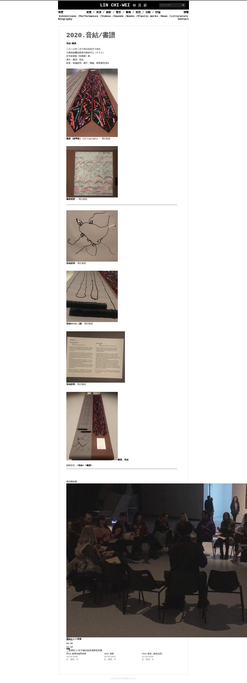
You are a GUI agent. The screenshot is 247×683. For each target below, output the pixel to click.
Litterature (179, 16)
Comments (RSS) (130, 678)
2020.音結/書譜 (90, 35)
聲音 (118, 12)
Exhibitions (67, 16)
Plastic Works (148, 16)
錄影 (108, 12)
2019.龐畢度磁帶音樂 (76, 654)
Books (131, 16)
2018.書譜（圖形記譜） (153, 654)
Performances (88, 16)
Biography (65, 19)
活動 (148, 12)
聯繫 (186, 12)
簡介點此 (106, 138)
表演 (98, 12)
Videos (106, 16)
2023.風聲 (109, 654)
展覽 (88, 12)
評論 (158, 12)
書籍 (128, 12)
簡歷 (60, 12)
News (164, 16)
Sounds (119, 16)
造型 (138, 12)
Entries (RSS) (116, 678)
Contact (183, 19)
